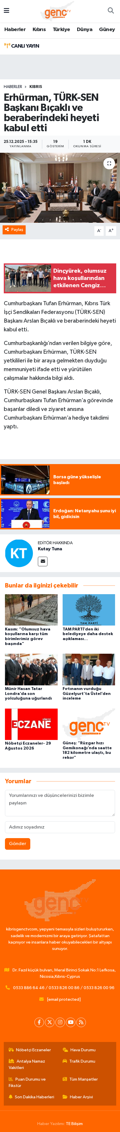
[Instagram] (60, 1022)
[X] (49, 1022)
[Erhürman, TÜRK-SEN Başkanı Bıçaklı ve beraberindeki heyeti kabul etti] (60, 188)
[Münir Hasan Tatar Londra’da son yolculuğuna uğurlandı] (31, 669)
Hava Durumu (83, 1050)
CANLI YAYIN (24, 46)
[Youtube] (70, 1022)
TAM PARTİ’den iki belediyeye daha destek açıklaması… (88, 634)
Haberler (15, 29)
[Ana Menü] (6, 11)
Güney (107, 29)
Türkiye (61, 29)
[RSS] (81, 1022)
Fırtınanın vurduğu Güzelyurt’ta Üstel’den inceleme (87, 694)
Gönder (17, 843)
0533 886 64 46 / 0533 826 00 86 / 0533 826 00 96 (63, 988)
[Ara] (110, 11)
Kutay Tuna (50, 549)
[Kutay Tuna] (19, 553)
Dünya (84, 29)
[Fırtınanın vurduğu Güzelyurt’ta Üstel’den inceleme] (89, 669)
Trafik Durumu (82, 1061)
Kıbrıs (39, 29)
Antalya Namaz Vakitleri (27, 1064)
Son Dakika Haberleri (34, 1097)
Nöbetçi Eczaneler (33, 1050)
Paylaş (17, 229)
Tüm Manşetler (83, 1079)
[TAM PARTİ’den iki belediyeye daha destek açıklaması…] (89, 609)
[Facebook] (39, 1022)
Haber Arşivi (81, 1097)
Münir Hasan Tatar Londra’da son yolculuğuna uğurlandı (28, 694)
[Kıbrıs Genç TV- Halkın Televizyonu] (57, 11)
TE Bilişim (74, 1124)
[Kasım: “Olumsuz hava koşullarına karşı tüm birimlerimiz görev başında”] (31, 609)
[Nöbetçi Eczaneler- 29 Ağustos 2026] (31, 724)
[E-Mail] (42, 561)
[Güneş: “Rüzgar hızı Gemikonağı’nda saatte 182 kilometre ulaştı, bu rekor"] (89, 723)
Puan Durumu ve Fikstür (27, 1082)
